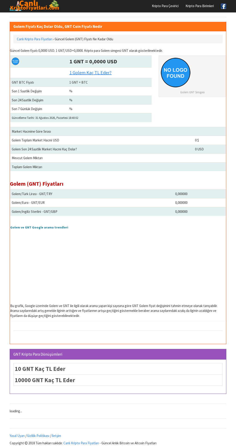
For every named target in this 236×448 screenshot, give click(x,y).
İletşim (56, 435)
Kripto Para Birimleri (200, 6)
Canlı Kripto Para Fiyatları (81, 443)
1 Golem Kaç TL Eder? (90, 72)
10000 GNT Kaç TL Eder (45, 380)
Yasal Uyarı (17, 435)
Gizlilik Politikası (38, 435)
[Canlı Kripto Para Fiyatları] (36, 5)
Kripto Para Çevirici (165, 6)
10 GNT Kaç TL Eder (40, 368)
